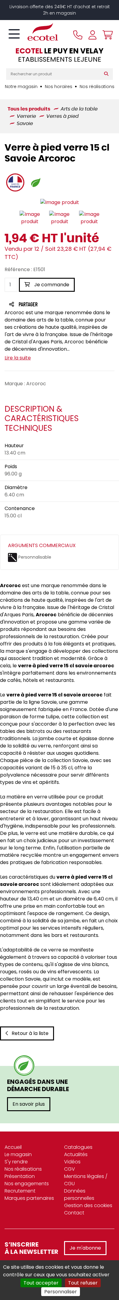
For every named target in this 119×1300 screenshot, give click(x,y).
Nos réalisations (97, 86)
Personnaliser (60, 1291)
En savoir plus (29, 1104)
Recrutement (20, 1190)
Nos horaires (58, 86)
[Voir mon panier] (106, 34)
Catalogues (78, 1147)
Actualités (76, 1154)
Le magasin (18, 1154)
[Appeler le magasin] (77, 34)
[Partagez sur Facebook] (40, 305)
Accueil (13, 1147)
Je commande (51, 284)
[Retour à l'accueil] (32, 32)
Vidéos (72, 1161)
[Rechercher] (107, 74)
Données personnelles (79, 1194)
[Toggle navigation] (14, 34)
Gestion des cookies (88, 1205)
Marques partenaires (29, 1198)
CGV (69, 1169)
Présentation (20, 1176)
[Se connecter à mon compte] (92, 34)
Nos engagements (27, 1183)
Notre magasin (21, 86)
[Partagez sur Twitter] (51, 305)
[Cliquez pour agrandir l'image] (59, 202)
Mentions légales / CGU (85, 1180)
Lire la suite (18, 357)
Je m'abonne (85, 1247)
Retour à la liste (30, 1033)
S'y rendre (16, 1161)
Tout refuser (83, 1282)
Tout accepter (41, 1282)
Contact (74, 1212)
